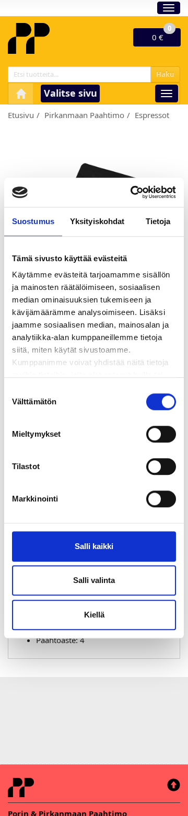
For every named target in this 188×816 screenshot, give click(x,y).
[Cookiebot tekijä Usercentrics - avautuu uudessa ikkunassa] (132, 192)
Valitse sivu (70, 93)
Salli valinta (94, 580)
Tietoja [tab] (158, 221)
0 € (161, 35)
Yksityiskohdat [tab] (97, 221)
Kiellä (94, 614)
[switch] (161, 434)
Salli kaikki (94, 546)
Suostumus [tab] (33, 221)
